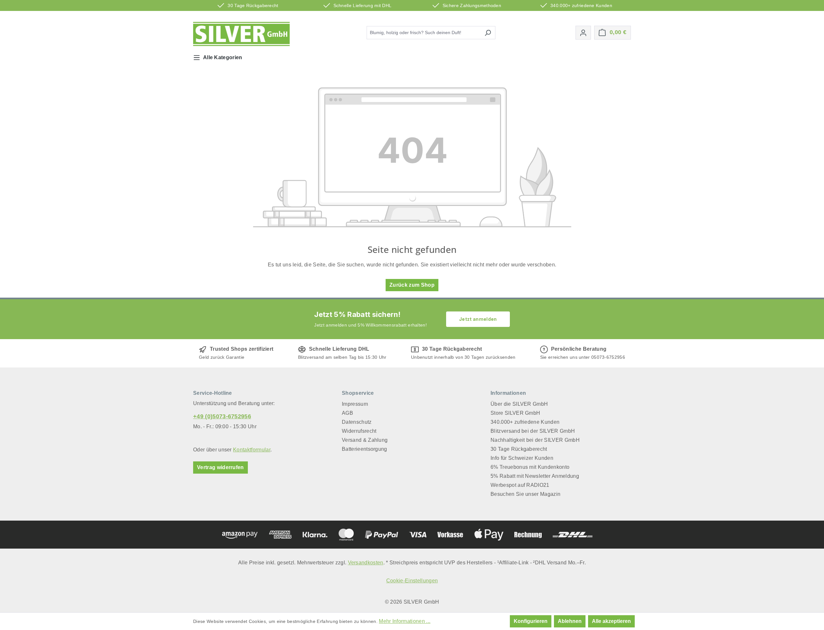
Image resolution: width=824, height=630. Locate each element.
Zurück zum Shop (412, 285)
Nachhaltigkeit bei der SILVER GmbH (535, 440)
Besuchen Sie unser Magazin (525, 494)
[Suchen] (487, 32)
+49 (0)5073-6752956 (222, 416)
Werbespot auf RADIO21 (520, 485)
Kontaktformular (251, 449)
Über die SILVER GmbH (519, 404)
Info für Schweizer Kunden (522, 458)
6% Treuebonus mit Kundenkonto (530, 467)
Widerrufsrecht (359, 431)
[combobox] (424, 32)
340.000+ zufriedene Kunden (525, 422)
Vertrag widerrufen (220, 467)
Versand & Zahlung (365, 440)
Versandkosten (365, 562)
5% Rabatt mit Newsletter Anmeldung (535, 476)
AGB (347, 413)
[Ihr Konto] (583, 33)
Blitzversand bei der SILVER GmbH (533, 431)
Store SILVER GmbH (515, 413)
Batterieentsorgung (364, 449)
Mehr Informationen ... (404, 621)
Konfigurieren (531, 621)
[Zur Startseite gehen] (241, 34)
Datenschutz (357, 422)
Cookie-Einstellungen (412, 580)
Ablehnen (570, 621)
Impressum (355, 404)
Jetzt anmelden (478, 319)
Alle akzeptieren (611, 621)
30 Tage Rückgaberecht (519, 449)
